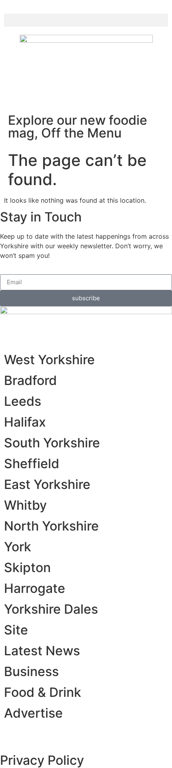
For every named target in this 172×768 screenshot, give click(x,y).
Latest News (42, 650)
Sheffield (31, 463)
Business (31, 671)
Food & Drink (42, 692)
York (17, 547)
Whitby (25, 505)
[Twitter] (32, 734)
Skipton (27, 567)
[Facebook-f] (14, 80)
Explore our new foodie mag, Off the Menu (77, 126)
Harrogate (34, 588)
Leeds (22, 401)
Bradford (30, 380)
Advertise (33, 713)
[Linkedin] (54, 734)
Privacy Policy (42, 760)
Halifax (25, 422)
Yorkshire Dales (51, 609)
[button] (86, 20)
